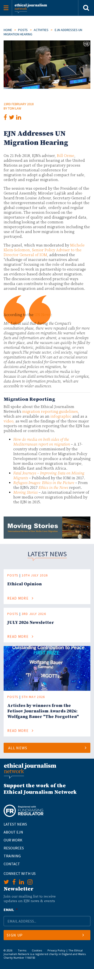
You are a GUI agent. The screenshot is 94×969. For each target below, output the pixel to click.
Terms (22, 950)
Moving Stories (25, 492)
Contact (12, 863)
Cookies (37, 950)
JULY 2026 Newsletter (30, 622)
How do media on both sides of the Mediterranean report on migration (41, 442)
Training (12, 855)
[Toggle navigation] (6, 8)
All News (17, 747)
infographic (60, 416)
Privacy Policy (56, 950)
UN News (42, 314)
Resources (14, 848)
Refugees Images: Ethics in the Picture (43, 482)
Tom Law (14, 108)
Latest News (15, 824)
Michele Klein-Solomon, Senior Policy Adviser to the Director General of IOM (44, 250)
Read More (18, 598)
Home (8, 30)
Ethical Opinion (24, 584)
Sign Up (15, 935)
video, (9, 421)
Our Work (13, 840)
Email (11, 909)
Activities (41, 30)
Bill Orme (65, 155)
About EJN (13, 832)
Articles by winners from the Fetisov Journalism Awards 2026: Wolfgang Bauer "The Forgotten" (43, 711)
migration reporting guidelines (50, 411)
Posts (23, 30)
